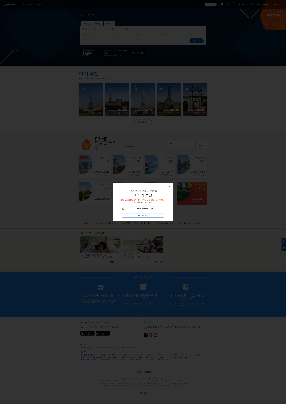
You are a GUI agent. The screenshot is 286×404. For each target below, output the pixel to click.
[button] (169, 186)
